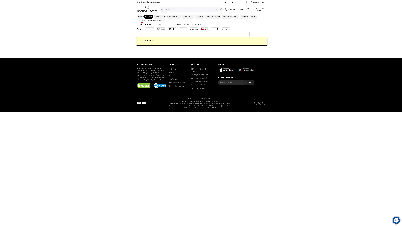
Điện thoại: (202, 106)
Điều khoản (173, 76)
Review (253, 16)
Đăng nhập (256, 2)
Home (140, 16)
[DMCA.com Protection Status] (144, 85)
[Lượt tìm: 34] (183, 29)
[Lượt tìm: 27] (194, 29)
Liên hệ (171, 72)
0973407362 (231, 9)
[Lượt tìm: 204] (150, 29)
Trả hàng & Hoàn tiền (198, 85)
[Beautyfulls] (137, 21)
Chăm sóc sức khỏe (213, 16)
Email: (216, 106)
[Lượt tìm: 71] (161, 29)
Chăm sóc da (160, 16)
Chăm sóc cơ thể (173, 16)
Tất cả (215, 9)
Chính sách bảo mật (198, 88)
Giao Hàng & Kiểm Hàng (199, 81)
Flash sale (244, 16)
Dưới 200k (204, 29)
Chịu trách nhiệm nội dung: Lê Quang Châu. (183, 106)
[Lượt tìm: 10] (226, 29)
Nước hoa (199, 16)
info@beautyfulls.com (226, 106)
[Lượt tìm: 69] (172, 29)
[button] (246, 2)
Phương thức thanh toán (199, 75)
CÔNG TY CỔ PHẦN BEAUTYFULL (201, 99)
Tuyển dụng (173, 79)
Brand (236, 16)
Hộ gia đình (227, 16)
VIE (232, 2)
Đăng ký (263, 2)
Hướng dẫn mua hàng (176, 86)
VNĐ (225, 2)
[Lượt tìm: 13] (215, 29)
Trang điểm (148, 16)
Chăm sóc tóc (188, 16)
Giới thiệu (172, 69)
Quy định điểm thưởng (177, 82)
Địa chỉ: (184, 101)
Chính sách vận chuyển (199, 78)
